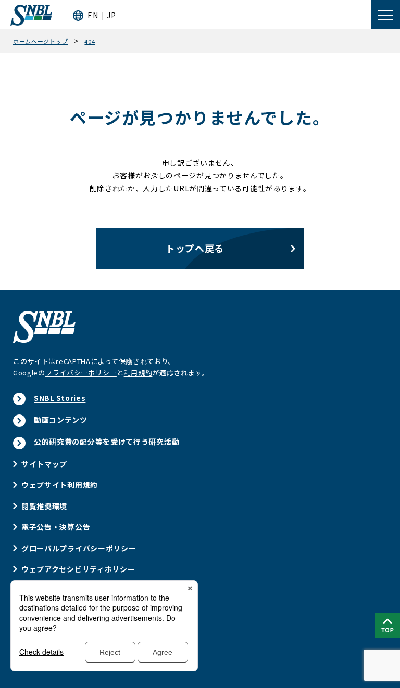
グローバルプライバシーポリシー (78, 548)
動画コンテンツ (61, 419)
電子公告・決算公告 (55, 527)
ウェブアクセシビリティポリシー (78, 569)
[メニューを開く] (385, 14)
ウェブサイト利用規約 (59, 484)
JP (111, 15)
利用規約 (138, 373)
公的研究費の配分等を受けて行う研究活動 (106, 441)
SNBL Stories (59, 398)
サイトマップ (44, 464)
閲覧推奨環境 (44, 506)
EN (93, 15)
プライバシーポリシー (81, 373)
